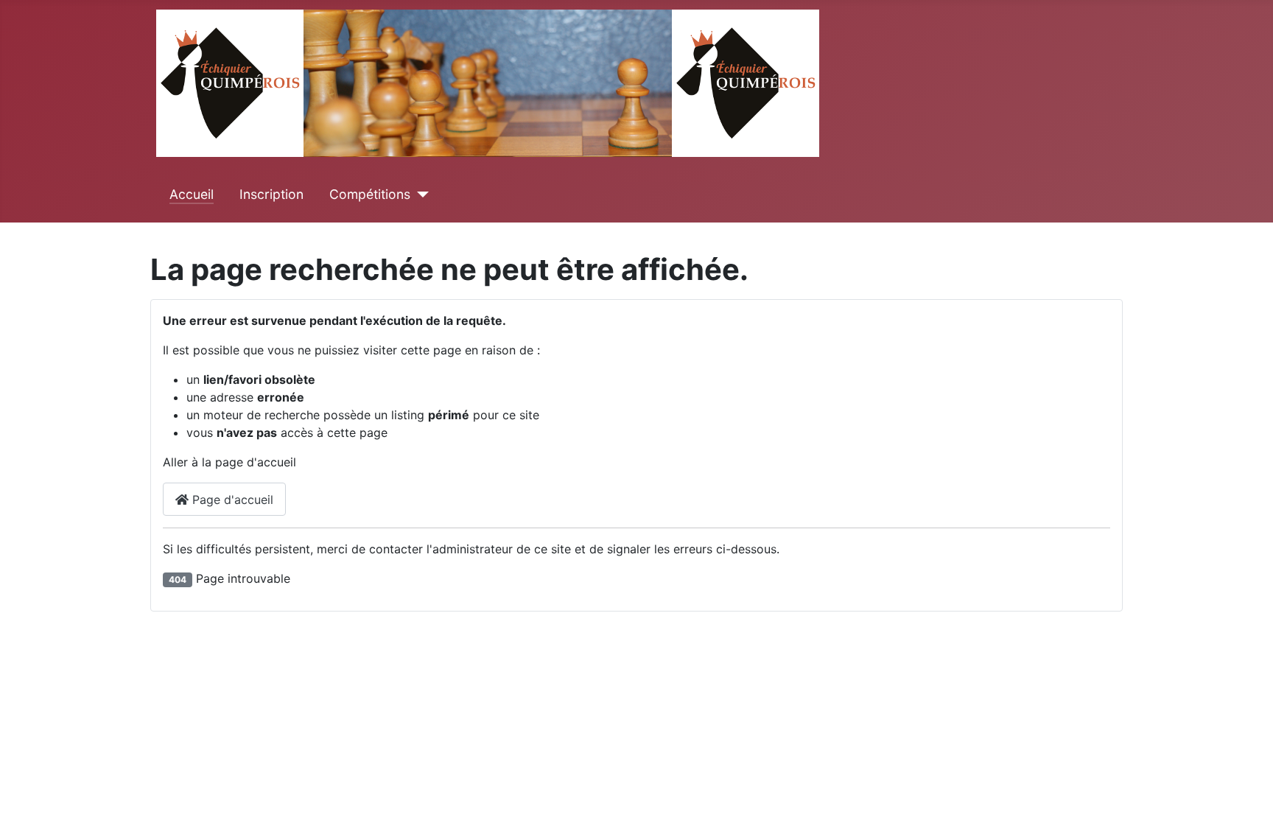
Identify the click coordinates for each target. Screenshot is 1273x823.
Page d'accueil (231, 499)
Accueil (191, 194)
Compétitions (369, 194)
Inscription (271, 194)
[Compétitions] (419, 194)
